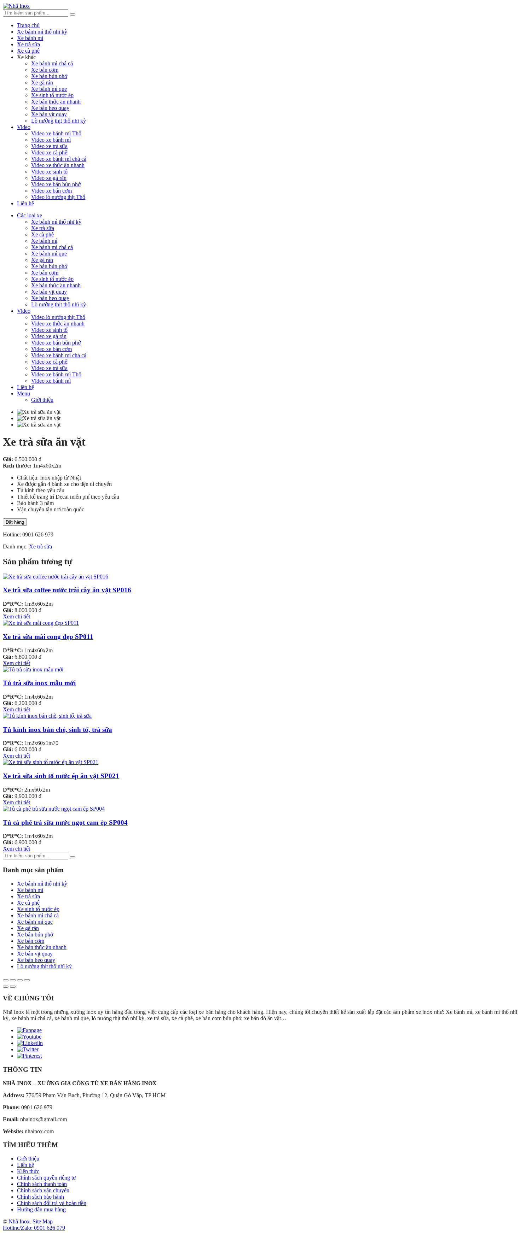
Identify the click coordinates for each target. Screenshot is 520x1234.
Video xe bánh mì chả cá (58, 159)
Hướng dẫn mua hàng (41, 1209)
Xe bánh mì (30, 38)
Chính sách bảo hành (40, 1197)
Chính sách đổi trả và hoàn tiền (51, 1203)
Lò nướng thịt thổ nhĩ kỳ (58, 121)
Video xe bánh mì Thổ (56, 133)
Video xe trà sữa (49, 146)
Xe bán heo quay (50, 108)
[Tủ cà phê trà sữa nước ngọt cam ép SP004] (54, 809)
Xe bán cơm (44, 70)
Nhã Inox (19, 1221)
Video (23, 127)
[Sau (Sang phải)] (13, 987)
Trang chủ (28, 25)
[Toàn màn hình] (20, 980)
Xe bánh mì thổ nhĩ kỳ (42, 32)
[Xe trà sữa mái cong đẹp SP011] (41, 623)
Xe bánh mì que (49, 89)
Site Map (43, 1221)
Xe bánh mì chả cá (52, 63)
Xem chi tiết (16, 616)
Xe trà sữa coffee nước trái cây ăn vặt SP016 (67, 590)
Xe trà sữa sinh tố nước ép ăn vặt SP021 (61, 776)
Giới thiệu (42, 400)
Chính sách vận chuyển (43, 1190)
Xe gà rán (42, 83)
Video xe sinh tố (49, 172)
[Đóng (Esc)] (5, 980)
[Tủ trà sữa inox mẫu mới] (33, 669)
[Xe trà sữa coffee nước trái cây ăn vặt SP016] (55, 577)
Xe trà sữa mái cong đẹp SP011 (48, 636)
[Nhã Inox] (16, 6)
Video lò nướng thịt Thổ (58, 197)
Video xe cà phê (49, 152)
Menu (23, 393)
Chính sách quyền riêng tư (46, 1178)
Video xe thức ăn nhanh (58, 165)
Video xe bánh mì (51, 140)
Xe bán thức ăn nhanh (56, 102)
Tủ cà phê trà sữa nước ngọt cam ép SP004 (65, 822)
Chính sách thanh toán (42, 1184)
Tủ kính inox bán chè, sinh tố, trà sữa (57, 729)
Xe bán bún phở (49, 76)
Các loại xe (29, 215)
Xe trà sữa (28, 44)
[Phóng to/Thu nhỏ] (27, 980)
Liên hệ (25, 203)
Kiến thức (28, 1171)
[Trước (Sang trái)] (5, 987)
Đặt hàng (15, 522)
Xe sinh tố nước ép (52, 95)
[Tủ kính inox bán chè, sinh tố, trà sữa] (47, 716)
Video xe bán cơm (51, 191)
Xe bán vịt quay (49, 114)
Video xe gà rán (49, 178)
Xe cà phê (28, 51)
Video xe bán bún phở (56, 184)
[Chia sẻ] (13, 980)
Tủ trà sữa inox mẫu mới (39, 683)
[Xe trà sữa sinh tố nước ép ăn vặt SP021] (50, 762)
